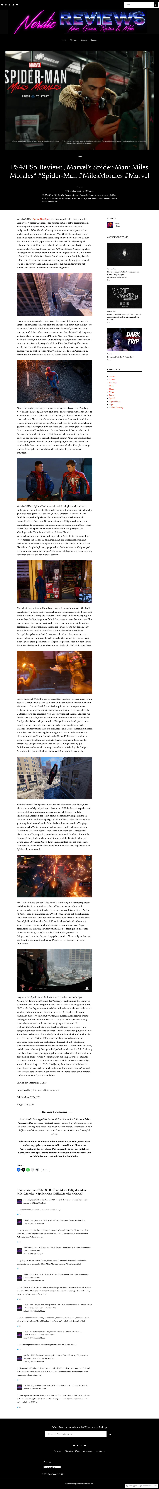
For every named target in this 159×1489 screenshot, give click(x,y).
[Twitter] (6, 5)
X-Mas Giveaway (116, 408)
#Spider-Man (47, 195)
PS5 (78, 198)
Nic (108, 280)
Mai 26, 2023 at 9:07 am (34, 1362)
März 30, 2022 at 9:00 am (34, 1311)
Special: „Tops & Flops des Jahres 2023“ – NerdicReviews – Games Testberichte (56, 1386)
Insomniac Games (87, 195)
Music (111, 389)
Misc (111, 386)
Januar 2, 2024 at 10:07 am (35, 1389)
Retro (111, 395)
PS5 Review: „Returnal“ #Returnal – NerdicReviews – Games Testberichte (54, 1220)
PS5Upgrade (86, 198)
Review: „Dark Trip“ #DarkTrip (120, 357)
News (114, 269)
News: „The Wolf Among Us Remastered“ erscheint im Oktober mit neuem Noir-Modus (124, 317)
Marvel (98, 195)
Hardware (113, 383)
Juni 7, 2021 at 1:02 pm (33, 1254)
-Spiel (41, 219)
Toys (111, 405)
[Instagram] (9, 5)
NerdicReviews (65, 198)
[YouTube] (17, 5)
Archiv (48, 1462)
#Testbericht (59, 195)
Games (79, 157)
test (56, 201)
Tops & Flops (114, 401)
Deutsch (68, 195)
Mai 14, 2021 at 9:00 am (34, 1224)
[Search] (156, 4)
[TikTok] (13, 5)
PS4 (74, 198)
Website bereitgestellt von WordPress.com (79, 1484)
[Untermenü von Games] (96, 40)
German (75, 195)
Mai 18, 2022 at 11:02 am (34, 1338)
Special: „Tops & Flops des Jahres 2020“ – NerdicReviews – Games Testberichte (56, 1200)
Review (95, 198)
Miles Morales (52, 198)
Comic (112, 377)
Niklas (79, 187)
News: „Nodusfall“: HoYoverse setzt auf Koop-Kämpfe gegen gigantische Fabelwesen (123, 274)
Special (112, 398)
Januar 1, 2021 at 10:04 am (35, 1203)
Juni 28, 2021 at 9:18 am (34, 1281)
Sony (101, 198)
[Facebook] (2, 5)
